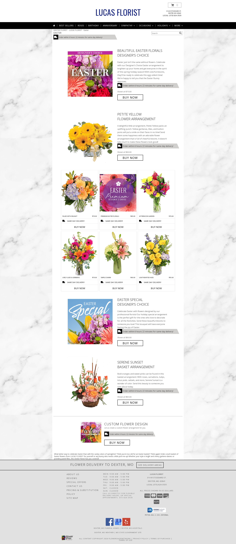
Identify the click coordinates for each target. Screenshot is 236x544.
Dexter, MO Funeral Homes (106, 528)
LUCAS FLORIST (118, 12)
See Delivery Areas (150, 465)
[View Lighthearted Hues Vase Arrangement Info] (156, 254)
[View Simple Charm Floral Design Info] (118, 254)
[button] (174, 5)
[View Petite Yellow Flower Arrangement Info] (92, 136)
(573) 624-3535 (175, 15)
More (177, 25)
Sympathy (127, 25)
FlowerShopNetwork (120, 538)
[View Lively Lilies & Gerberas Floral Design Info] (79, 254)
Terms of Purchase (160, 538)
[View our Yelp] (126, 525)
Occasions (145, 25)
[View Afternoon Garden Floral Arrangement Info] (156, 192)
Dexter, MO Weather (104, 532)
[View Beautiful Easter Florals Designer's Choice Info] (92, 74)
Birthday (93, 25)
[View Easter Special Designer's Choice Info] (92, 321)
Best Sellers (66, 25)
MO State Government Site (129, 532)
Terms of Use (126, 540)
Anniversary (110, 25)
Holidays (162, 25)
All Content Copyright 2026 (93, 538)
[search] (180, 33)
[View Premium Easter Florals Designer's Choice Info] (118, 192)
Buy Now (130, 97)
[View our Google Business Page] (118, 525)
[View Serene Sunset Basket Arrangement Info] (92, 382)
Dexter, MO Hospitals (131, 528)
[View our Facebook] (110, 525)
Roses (81, 25)
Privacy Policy (140, 538)
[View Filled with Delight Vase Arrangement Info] (79, 192)
